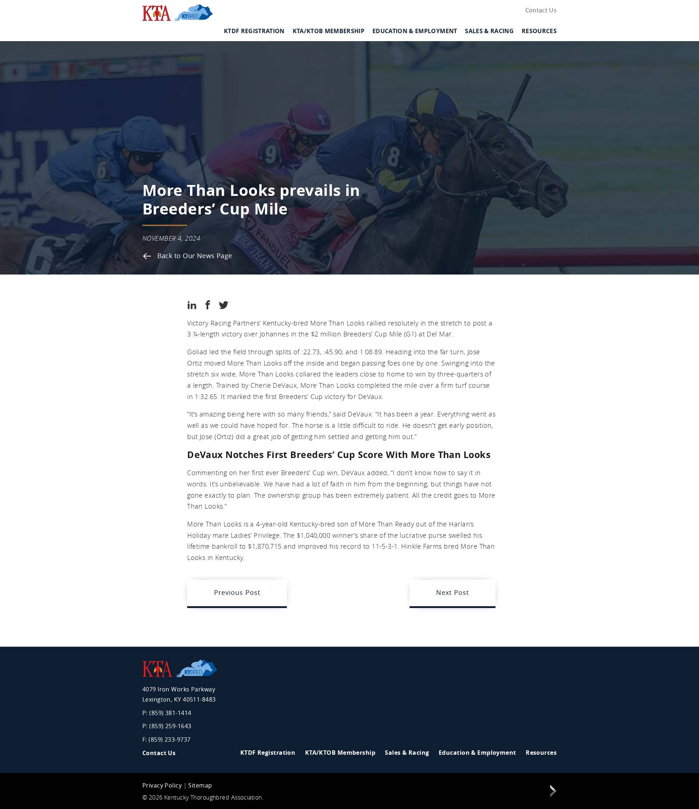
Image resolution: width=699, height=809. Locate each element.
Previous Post (237, 592)
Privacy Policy (162, 785)
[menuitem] (539, 11)
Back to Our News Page (193, 256)
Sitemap (200, 785)
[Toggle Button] (284, 37)
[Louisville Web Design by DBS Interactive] (553, 792)
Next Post (452, 592)
